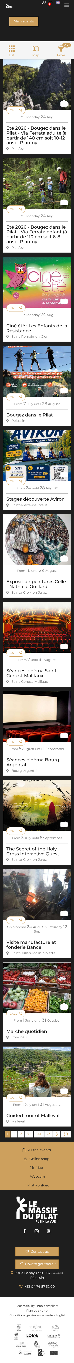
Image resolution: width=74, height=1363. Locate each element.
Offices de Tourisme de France (16, 1336)
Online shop (39, 1159)
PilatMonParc (38, 1185)
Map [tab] (35, 55)
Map (39, 1168)
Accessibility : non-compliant (38, 1305)
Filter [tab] (61, 55)
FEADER (25, 1353)
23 (48, 1134)
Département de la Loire (32, 1336)
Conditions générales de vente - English (37, 1315)
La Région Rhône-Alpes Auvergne (53, 1336)
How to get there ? (40, 1264)
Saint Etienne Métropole (21, 1344)
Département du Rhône (36, 1328)
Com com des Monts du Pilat (19, 1328)
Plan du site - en (37, 1310)
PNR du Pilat (37, 1344)
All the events (39, 1150)
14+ (39, 1134)
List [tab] (12, 55)
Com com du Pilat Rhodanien (55, 1328)
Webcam (37, 1176)
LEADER (41, 1353)
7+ (29, 1134)
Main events (24, 21)
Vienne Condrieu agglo (53, 1344)
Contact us (40, 1252)
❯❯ (66, 1134)
